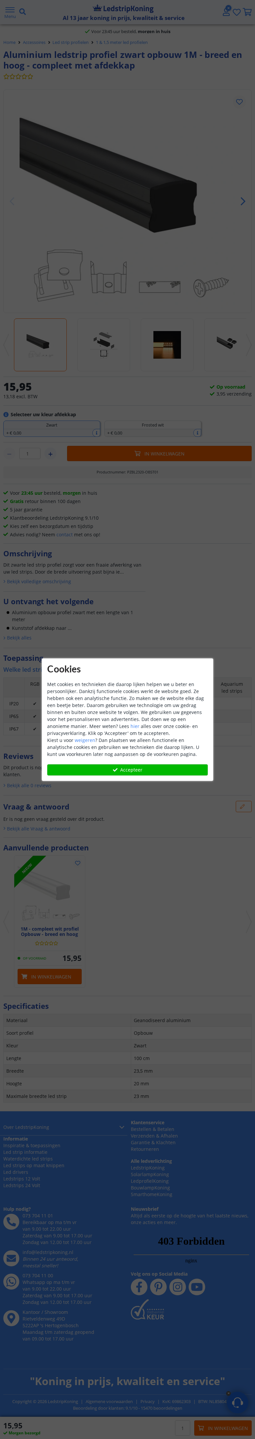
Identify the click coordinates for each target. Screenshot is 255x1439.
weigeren (85, 740)
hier (134, 726)
